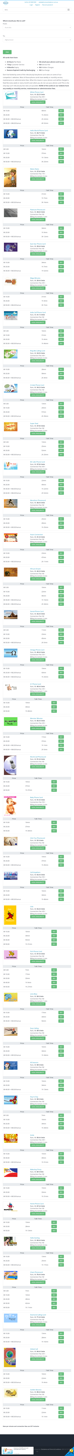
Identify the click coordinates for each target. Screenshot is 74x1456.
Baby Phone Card (36, 797)
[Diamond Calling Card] (10, 1315)
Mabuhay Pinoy (35, 1169)
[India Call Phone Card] (10, 312)
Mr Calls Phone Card (37, 462)
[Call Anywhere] (10, 872)
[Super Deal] (10, 423)
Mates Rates (34, 169)
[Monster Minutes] (10, 718)
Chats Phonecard (36, 1272)
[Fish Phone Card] (10, 951)
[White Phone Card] (10, 92)
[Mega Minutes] (10, 278)
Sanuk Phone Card (37, 611)
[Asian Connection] (10, 534)
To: (4, 36)
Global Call (34, 1349)
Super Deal (34, 423)
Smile (32, 1135)
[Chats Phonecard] (10, 1272)
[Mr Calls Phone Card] (10, 462)
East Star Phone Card (38, 244)
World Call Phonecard (38, 757)
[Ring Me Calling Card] (10, 351)
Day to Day (34, 1097)
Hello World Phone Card (39, 130)
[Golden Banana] (10, 1390)
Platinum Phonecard (37, 210)
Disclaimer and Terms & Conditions (51, 1449)
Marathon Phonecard (38, 500)
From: (5, 24)
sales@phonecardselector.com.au (48, 2)
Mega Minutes (35, 278)
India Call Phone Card (38, 312)
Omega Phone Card (37, 650)
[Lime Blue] (10, 994)
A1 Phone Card (35, 684)
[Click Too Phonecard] (10, 838)
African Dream (35, 569)
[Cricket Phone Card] (10, 385)
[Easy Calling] (10, 1028)
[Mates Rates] (10, 169)
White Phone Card (36, 92)
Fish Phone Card (36, 951)
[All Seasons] (10, 1062)
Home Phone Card (37, 1204)
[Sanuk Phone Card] (10, 611)
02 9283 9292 (32, 2)
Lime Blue (33, 994)
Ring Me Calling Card (37, 351)
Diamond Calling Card (38, 1315)
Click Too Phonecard (37, 838)
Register (37, 5)
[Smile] (10, 1135)
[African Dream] (10, 569)
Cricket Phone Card (37, 385)
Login (31, 5)
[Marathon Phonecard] (10, 500)
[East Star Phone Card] (10, 244)
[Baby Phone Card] (10, 797)
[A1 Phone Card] (10, 684)
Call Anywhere (35, 872)
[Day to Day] (10, 1097)
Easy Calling (34, 1028)
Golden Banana (35, 1390)
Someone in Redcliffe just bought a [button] (21, 1448)
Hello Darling (35, 1238)
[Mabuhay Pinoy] (10, 1169)
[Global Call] (10, 1349)
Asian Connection (36, 534)
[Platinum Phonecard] (10, 210)
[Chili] (10, 907)
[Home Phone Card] (10, 1204)
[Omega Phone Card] (10, 650)
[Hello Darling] (10, 1238)
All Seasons (34, 1062)
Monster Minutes (36, 718)
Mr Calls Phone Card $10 (20, 1449)
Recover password (47, 5)
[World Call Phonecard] (10, 757)
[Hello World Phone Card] (10, 130)
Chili (31, 907)
